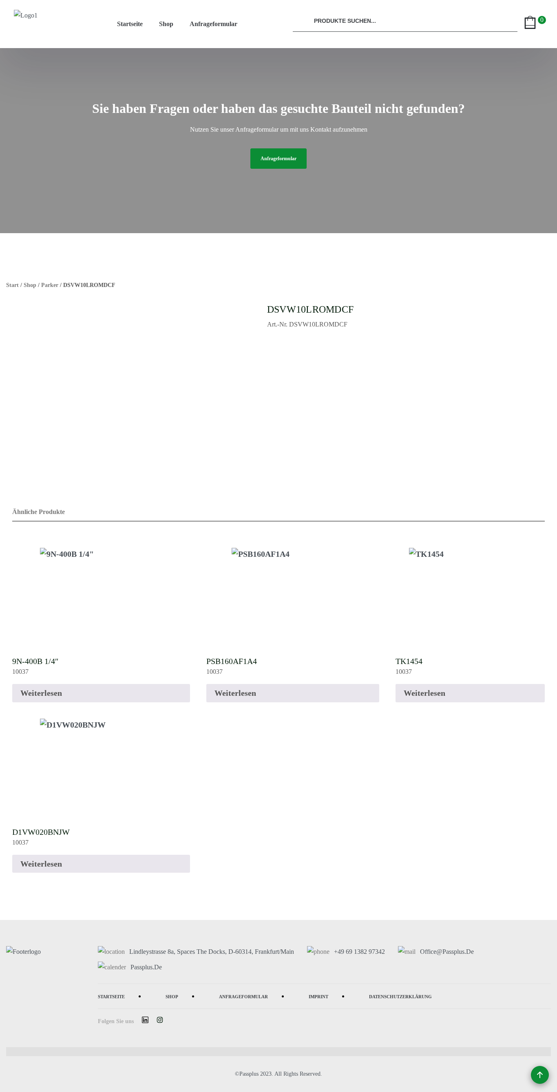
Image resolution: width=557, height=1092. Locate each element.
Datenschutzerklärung (400, 996)
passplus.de (146, 967)
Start (12, 285)
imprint (318, 996)
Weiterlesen (41, 692)
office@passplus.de (447, 951)
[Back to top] (540, 1075)
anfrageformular (278, 158)
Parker (49, 285)
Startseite (130, 23)
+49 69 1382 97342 (359, 951)
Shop (166, 23)
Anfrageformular (213, 23)
